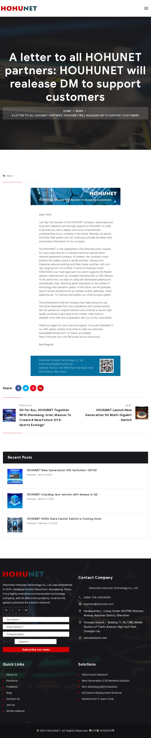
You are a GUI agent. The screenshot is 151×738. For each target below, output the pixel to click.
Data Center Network (95, 674)
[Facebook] (18, 388)
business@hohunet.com (99, 604)
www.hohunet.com (95, 638)
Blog (9, 692)
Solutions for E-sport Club (98, 699)
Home (67, 111)
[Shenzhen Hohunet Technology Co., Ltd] (24, 8)
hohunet (31, 474)
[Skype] (19, 610)
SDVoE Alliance (15, 711)
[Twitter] (26, 388)
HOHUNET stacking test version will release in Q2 (62, 494)
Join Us (10, 705)
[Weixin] (6, 610)
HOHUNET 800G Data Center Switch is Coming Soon (64, 518)
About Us (11, 674)
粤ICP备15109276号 (102, 730)
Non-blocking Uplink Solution (99, 686)
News (79, 111)
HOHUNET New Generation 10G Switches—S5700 (62, 470)
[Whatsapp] (13, 610)
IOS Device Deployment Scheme (102, 692)
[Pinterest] (33, 388)
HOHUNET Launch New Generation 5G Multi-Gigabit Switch (108, 415)
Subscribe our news (36, 649)
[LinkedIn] (40, 388)
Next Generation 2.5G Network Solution (106, 680)
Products (11, 686)
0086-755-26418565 (97, 597)
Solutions (12, 680)
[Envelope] (26, 610)
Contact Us (13, 699)
